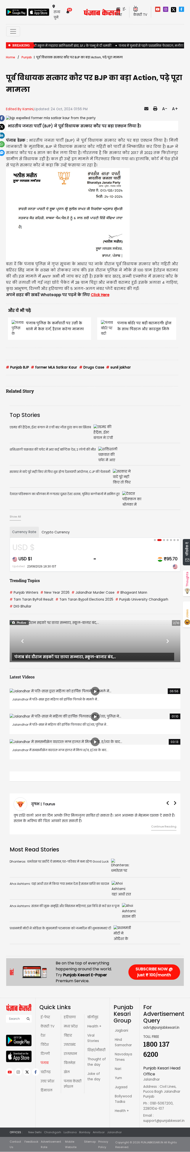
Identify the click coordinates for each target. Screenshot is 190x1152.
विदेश (45, 1044)
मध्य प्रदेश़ (71, 1026)
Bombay (84, 1132)
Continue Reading (163, 826)
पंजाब (44, 1063)
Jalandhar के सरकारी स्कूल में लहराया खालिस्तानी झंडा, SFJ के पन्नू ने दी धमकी (58, 45)
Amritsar (99, 1132)
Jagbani (121, 1030)
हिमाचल (46, 1090)
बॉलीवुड (92, 1017)
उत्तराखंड (70, 1044)
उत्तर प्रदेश (47, 1081)
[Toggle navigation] (13, 31)
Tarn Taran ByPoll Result (31, 599)
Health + (94, 1026)
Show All (15, 517)
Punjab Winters (24, 592)
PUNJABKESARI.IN (152, 1142)
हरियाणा (70, 1017)
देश (43, 1035)
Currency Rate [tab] (24, 532)
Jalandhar (114, 1132)
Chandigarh (52, 1132)
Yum (118, 1078)
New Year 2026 (55, 592)
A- (164, 109)
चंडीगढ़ (45, 1072)
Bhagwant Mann (132, 592)
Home (10, 57)
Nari (118, 1068)
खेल (67, 1072)
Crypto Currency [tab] (56, 532)
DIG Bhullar (20, 606)
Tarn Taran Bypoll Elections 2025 (84, 599)
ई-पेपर (45, 1017)
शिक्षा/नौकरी (96, 1050)
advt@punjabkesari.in (161, 1027)
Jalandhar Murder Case (93, 592)
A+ (175, 109)
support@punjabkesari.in (164, 1120)
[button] (22, 641)
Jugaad (121, 1087)
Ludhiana (70, 1132)
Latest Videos (22, 676)
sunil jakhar (118, 367)
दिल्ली (45, 1053)
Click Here (100, 294)
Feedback (31, 1142)
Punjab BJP (17, 367)
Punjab (27, 57)
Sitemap (90, 1142)
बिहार (68, 1035)
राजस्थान (70, 1053)
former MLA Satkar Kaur (54, 367)
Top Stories (25, 415)
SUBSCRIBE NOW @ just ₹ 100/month (154, 972)
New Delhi (35, 1132)
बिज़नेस (69, 1063)
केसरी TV (47, 1026)
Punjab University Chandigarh (141, 599)
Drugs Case (91, 367)
